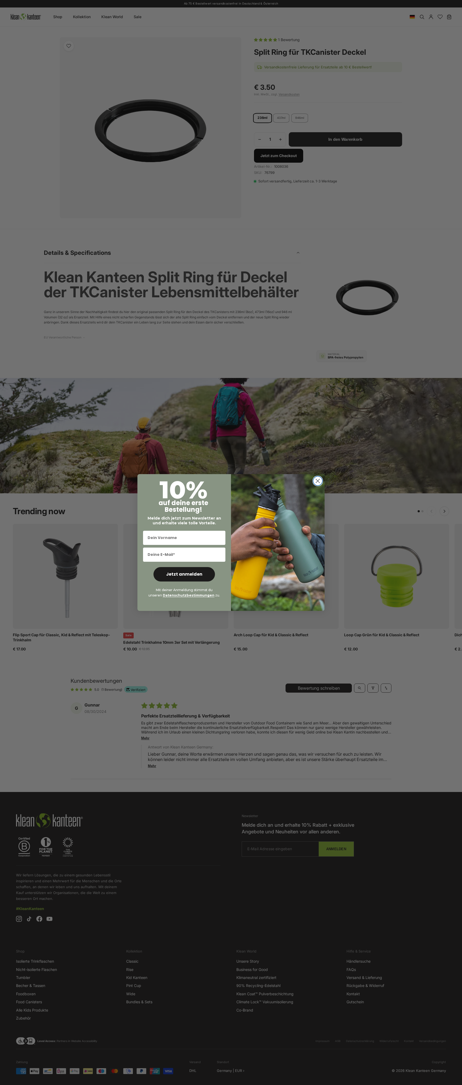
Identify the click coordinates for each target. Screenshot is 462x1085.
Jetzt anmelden (184, 574)
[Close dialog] (317, 481)
